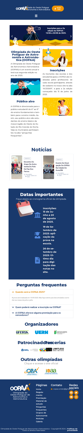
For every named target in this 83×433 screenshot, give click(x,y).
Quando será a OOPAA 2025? (30, 292)
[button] (36, 16)
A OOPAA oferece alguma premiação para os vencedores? (38, 314)
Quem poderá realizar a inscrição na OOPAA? (38, 307)
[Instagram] (76, 397)
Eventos (27, 158)
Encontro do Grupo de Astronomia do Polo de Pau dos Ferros (30, 167)
